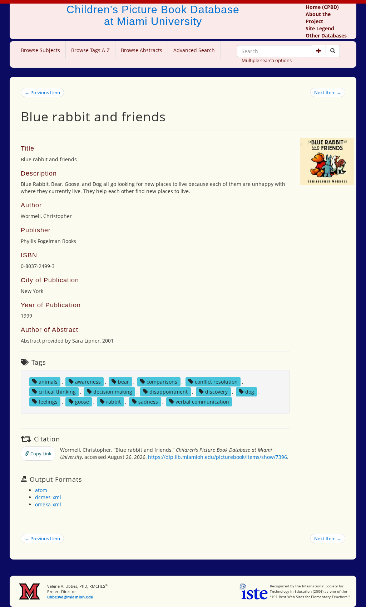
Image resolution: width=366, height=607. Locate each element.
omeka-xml (48, 504)
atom (41, 490)
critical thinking (57, 391)
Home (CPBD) (322, 7)
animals (48, 381)
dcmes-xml (48, 497)
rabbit (113, 401)
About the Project (318, 18)
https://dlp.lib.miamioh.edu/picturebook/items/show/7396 (217, 457)
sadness (148, 401)
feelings (48, 401)
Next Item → (327, 92)
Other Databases (326, 35)
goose (82, 401)
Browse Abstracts (141, 50)
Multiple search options (267, 60)
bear (123, 381)
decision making (112, 391)
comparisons (162, 381)
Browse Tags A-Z (90, 50)
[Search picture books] (333, 51)
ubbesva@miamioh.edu (70, 597)
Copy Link (40, 453)
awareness (88, 381)
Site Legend (320, 28)
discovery (216, 391)
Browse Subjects (40, 50)
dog (249, 391)
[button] (319, 51)
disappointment (168, 391)
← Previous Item (42, 92)
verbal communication (202, 401)
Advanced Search (194, 50)
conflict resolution (216, 381)
